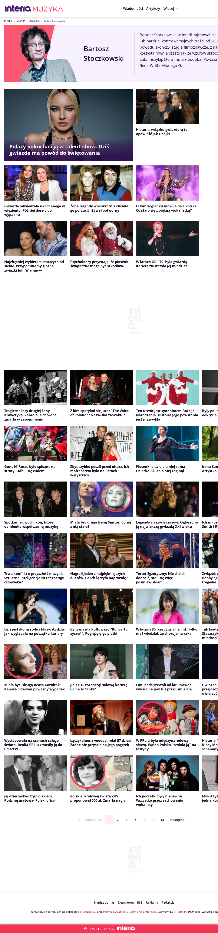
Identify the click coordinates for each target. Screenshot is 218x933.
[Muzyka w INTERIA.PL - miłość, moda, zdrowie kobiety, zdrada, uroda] (48, 8)
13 (162, 820)
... (153, 820)
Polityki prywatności (115, 912)
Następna (177, 820)
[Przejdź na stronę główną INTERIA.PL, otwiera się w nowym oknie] (18, 8)
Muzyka (21, 20)
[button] (172, 8)
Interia (8, 20)
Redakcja (34, 20)
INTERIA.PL (180, 912)
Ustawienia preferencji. (143, 911)
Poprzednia (92, 820)
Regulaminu (89, 912)
